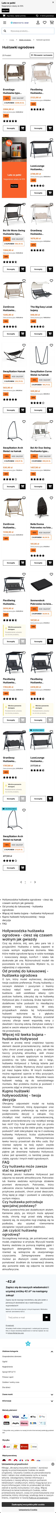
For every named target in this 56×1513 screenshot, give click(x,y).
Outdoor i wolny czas (10, 1382)
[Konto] (37, 22)
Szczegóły (11, 128)
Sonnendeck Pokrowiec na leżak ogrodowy (41, 602)
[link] (14, 73)
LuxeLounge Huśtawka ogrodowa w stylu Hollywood (40, 167)
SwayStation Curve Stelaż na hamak (41, 373)
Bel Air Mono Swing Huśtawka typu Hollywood (14, 232)
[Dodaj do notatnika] (24, 63)
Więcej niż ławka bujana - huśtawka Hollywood (28, 913)
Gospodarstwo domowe (11, 1356)
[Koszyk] (52, 22)
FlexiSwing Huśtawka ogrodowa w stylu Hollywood (13, 602)
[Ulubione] (44, 22)
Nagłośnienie (7, 1367)
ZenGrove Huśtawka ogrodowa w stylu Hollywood (13, 308)
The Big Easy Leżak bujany (41, 308)
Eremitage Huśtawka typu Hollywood (11, 91)
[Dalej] (35, 882)
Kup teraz (5, 10)
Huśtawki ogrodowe (43, 40)
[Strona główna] (5, 40)
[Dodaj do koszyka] (23, 128)
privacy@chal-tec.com (16, 1333)
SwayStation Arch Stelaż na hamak (13, 449)
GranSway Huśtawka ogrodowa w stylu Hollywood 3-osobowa (40, 232)
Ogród (11, 40)
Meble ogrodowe (25, 40)
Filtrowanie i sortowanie (42, 55)
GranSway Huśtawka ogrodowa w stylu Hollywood (13, 759)
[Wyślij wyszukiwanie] (5, 31)
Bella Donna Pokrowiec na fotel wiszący (40, 526)
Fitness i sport (7, 1377)
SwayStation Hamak (14, 371)
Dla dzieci (6, 1387)
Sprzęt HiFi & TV (9, 1372)
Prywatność (10, 1325)
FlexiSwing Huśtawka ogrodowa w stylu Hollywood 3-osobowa (40, 91)
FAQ (4, 923)
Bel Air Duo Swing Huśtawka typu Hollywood (40, 449)
